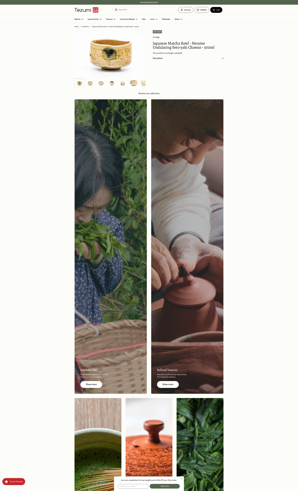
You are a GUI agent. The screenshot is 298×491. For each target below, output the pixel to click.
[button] (216, 10)
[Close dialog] (182, 478)
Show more (91, 384)
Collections (85, 26)
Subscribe (165, 486)
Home (76, 26)
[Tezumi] (86, 10)
